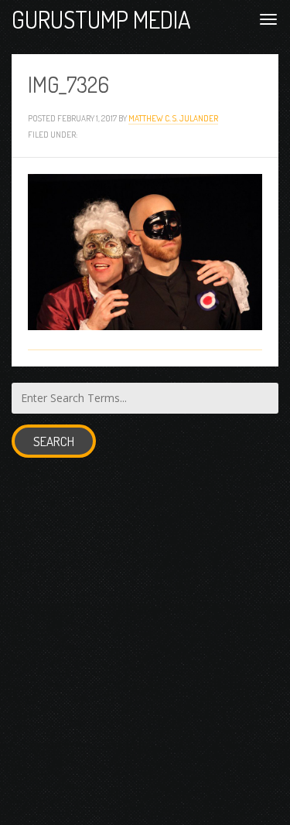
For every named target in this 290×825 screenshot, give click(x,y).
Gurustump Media (101, 19)
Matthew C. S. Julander (173, 118)
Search (53, 441)
